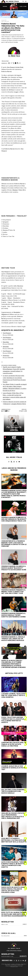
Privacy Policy (23, 964)
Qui (25, 83)
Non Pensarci (7, 333)
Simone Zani (5, 61)
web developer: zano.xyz (14, 966)
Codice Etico (18, 964)
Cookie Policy (7, 964)
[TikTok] (25, 960)
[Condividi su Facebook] (11, 63)
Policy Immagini (14, 964)
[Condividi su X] (13, 63)
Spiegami (6, 346)
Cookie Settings (20, 964)
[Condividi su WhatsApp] (9, 63)
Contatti (13, 964)
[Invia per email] (20, 63)
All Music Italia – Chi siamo (6, 964)
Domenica (6, 355)
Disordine (6, 342)
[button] (17, 63)
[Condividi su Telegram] (15, 63)
